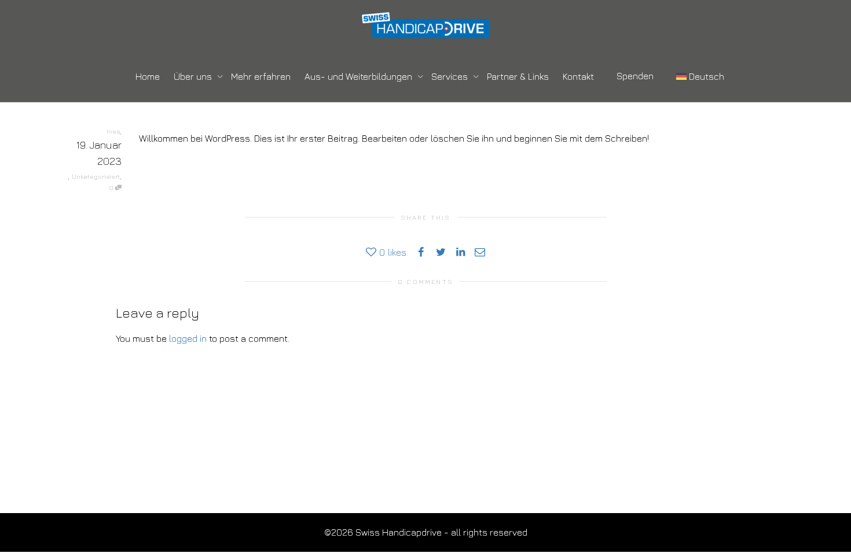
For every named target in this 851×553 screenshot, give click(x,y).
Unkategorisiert (96, 176)
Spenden (635, 76)
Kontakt (578, 76)
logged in (188, 338)
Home (147, 76)
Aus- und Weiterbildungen (360, 76)
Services (450, 76)
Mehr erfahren (261, 76)
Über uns (194, 76)
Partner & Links (518, 76)
